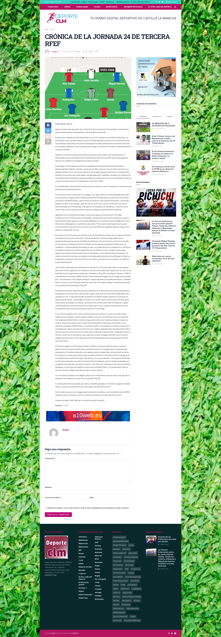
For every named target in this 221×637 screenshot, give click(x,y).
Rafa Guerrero (118, 608)
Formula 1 (83, 588)
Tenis (97, 582)
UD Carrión (117, 620)
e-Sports (82, 573)
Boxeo (81, 553)
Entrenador (135, 581)
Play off (116, 604)
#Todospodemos (119, 537)
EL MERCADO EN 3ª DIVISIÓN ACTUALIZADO (163, 124)
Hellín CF (116, 592)
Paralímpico (126, 600)
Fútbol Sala (83, 598)
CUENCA (84, 2)
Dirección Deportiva (133, 577)
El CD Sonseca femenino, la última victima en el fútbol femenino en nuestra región (163, 154)
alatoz (131, 545)
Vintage (98, 592)
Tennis (97, 586)
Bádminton (83, 540)
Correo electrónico (53, 497)
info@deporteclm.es (123, 2)
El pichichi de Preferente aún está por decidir (167, 539)
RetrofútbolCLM (132, 608)
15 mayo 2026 (143, 214)
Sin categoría (100, 579)
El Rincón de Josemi (120, 581)
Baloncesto (83, 543)
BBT (80, 550)
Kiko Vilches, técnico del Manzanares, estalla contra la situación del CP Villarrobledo (163, 139)
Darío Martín (117, 577)
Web (91, 497)
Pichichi (137, 600)
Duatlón (82, 570)
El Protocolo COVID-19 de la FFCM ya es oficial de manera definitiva (163, 168)
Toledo (132, 616)
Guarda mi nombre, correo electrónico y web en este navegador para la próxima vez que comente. (88, 508)
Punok (97, 572)
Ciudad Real (117, 569)
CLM (66, 405)
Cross (81, 560)
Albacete (116, 549)
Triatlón (98, 589)
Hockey (98, 546)
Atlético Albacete (119, 553)
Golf (96, 542)
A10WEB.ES (75, 633)
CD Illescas (117, 561)
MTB (97, 559)
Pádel (97, 566)
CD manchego (129, 561)
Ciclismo (82, 557)
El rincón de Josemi (84, 583)
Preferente (126, 604)
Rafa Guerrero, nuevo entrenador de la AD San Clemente (163, 258)
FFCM (123, 585)
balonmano (117, 557)
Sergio (55, 52)
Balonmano (83, 547)
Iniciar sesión (171, 2)
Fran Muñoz (132, 585)
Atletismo (83, 537)
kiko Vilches (127, 592)
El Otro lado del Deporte (85, 578)
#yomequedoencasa (120, 541)
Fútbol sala (125, 589)
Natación (98, 562)
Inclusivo (98, 549)
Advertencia (110, 2)
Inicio (46, 29)
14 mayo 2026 (157, 264)
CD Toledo (129, 565)
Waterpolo (99, 599)
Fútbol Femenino (85, 594)
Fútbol (52, 29)
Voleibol (98, 596)
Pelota (97, 569)
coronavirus (135, 569)
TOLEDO (102, 2)
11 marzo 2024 (67, 52)
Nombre (49, 487)
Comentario (50, 458)
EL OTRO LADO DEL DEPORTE (140, 2)
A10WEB (52, 633)
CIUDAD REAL (75, 2)
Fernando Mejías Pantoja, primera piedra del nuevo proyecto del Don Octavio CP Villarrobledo (163, 244)
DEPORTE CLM (50, 575)
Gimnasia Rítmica (99, 538)
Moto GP (98, 556)
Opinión (116, 600)
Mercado (98, 552)
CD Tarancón (118, 565)
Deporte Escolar (85, 567)
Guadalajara (136, 589)
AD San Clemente (119, 545)
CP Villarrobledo (119, 573)
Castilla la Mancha (131, 557)
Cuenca (131, 573)
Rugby (97, 576)
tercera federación (120, 616)
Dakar (81, 563)
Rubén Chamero (119, 612)
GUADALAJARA (93, 2)
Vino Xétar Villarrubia (132, 620)
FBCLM (115, 585)
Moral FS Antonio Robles (131, 597)
